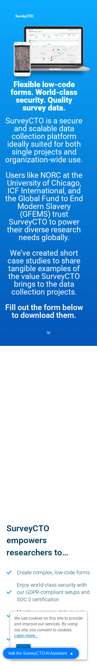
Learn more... (26, 635)
